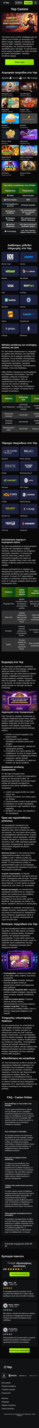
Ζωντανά (15, 78)
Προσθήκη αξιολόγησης (19, 1274)
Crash (25, 78)
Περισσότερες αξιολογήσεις (19, 1350)
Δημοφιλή (5, 78)
